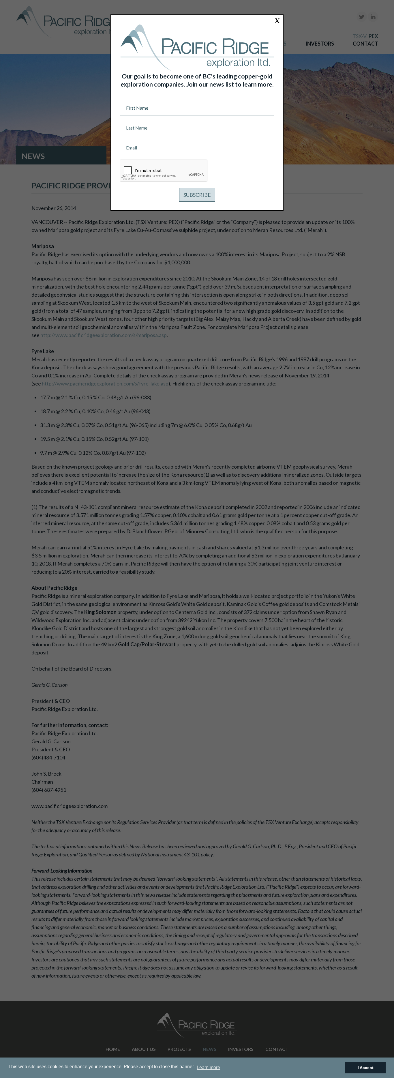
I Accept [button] (366, 1067)
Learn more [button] (208, 1067)
